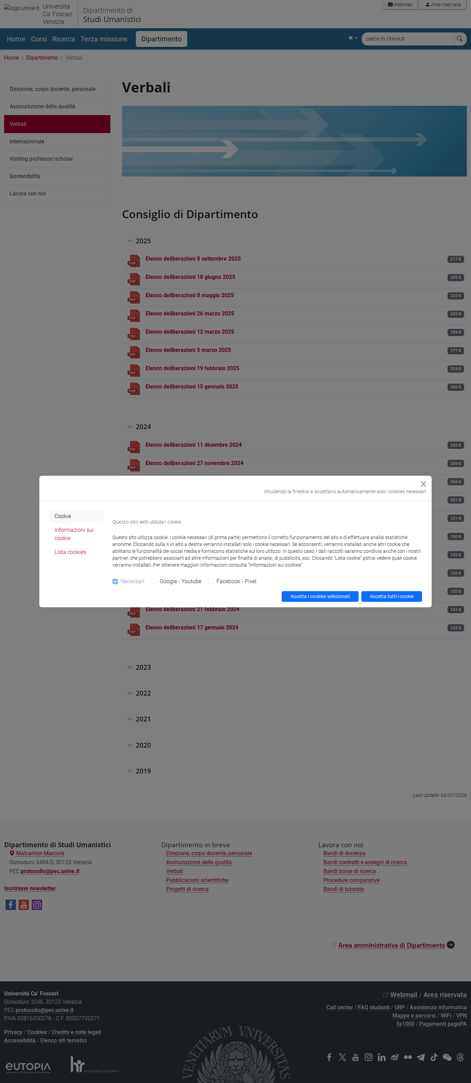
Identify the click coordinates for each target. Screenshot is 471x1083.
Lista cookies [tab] (70, 552)
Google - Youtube (180, 581)
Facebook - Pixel (237, 581)
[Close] (423, 483)
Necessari (132, 581)
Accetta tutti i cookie (391, 596)
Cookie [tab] (62, 516)
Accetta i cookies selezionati (320, 596)
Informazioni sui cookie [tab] (74, 534)
